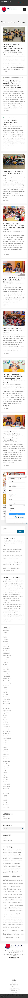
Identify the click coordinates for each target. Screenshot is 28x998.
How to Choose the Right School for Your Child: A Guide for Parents (13, 619)
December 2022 (6, 731)
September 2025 (7, 656)
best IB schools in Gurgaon (14, 858)
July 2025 (5, 660)
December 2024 (6, 676)
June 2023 (5, 718)
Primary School (15, 902)
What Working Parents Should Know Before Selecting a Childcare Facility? (13, 616)
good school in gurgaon (9, 886)
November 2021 (6, 761)
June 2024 (5, 690)
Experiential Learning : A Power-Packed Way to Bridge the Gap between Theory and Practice (13, 226)
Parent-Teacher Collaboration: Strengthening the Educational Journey (13, 585)
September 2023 (7, 711)
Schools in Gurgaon (15, 911)
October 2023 (6, 708)
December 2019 (6, 786)
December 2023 (6, 704)
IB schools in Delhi (17, 889)
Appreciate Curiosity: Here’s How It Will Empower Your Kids (13, 173)
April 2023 (5, 722)
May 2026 (5, 637)
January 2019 (6, 807)
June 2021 (5, 773)
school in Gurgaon (13, 908)
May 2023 (5, 720)
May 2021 (5, 775)
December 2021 (6, 759)
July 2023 (5, 715)
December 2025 (6, 649)
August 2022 (6, 741)
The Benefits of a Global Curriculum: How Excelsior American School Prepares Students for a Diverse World (12, 610)
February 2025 (6, 672)
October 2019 (6, 789)
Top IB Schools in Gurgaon (11, 937)
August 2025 (6, 658)
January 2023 (6, 729)
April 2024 (5, 695)
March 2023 (5, 724)
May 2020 (5, 777)
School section (6, 819)
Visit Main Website (14, 985)
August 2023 (6, 713)
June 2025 (5, 662)
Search (5, 529)
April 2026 (5, 639)
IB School (17, 886)
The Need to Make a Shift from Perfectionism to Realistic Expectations (14, 280)
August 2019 (6, 793)
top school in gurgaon (15, 930)
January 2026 (6, 646)
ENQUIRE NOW (4, 499)
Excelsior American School (11, 995)
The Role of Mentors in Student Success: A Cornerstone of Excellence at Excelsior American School (13, 47)
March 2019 (5, 805)
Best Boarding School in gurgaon (11, 850)
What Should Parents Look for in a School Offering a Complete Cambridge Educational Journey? (13, 543)
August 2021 (6, 768)
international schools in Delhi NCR (15, 897)
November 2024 (6, 678)
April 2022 (5, 750)
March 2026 (5, 642)
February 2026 (6, 644)
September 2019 (6, 791)
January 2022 (6, 757)
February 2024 (6, 699)
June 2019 (5, 798)
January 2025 (6, 674)
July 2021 (5, 770)
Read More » (6, 111)
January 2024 (6, 701)
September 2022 (7, 738)
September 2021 (6, 766)
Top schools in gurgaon (13, 934)
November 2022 (6, 734)
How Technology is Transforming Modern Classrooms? (11, 122)
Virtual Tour (14, 993)
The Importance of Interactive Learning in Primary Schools (11, 600)
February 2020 (6, 784)
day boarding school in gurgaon (14, 883)
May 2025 (5, 665)
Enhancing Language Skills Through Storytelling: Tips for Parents (13, 330)
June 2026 (5, 635)
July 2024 (5, 688)
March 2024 (5, 697)
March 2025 (5, 669)
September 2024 (7, 683)
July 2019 (5, 796)
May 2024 (5, 692)
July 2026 (5, 633)
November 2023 (6, 706)
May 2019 (5, 800)
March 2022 (5, 752)
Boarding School (12, 880)
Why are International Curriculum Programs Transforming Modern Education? (13, 606)
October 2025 (6, 653)
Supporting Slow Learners (12, 914)
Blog (3, 52)
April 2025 (5, 667)
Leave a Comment (6, 177)
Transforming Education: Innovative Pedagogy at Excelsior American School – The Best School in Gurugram (13, 84)
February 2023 (6, 727)
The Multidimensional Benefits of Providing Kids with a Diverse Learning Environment (13, 592)
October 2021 (6, 763)
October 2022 (6, 736)
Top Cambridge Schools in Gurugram (13, 922)
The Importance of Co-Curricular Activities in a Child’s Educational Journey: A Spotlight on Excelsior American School (13, 436)
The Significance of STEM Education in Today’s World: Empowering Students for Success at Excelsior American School (14, 378)
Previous (17, 523)
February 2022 (6, 754)
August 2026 (6, 630)
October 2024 (6, 681)
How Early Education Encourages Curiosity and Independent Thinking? (13, 597)
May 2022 (5, 747)
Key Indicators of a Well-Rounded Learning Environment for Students (13, 589)
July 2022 (5, 743)
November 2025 (6, 651)
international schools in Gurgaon (10, 900)
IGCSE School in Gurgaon (16, 891)
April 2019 (5, 803)
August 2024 (6, 685)
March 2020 (6, 782)
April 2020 (5, 780)
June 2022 (5, 745)
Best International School (12, 863)
